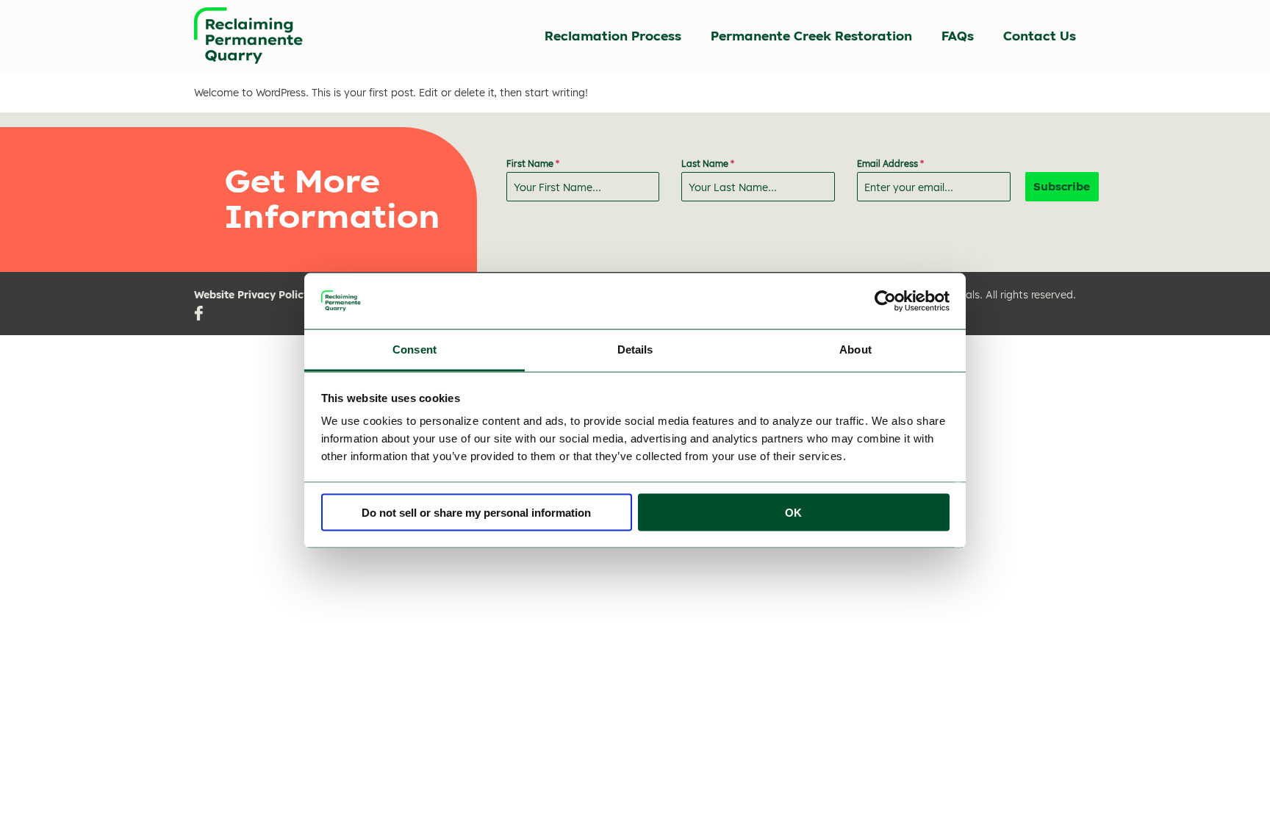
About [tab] (855, 349)
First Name (532, 163)
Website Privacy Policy (251, 294)
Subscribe (1061, 186)
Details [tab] (635, 349)
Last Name (707, 163)
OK (793, 512)
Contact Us (1039, 36)
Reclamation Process (613, 36)
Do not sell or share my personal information (476, 512)
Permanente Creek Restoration (811, 36)
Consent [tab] (414, 349)
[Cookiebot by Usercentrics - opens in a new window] (885, 301)
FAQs (957, 36)
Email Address (890, 163)
